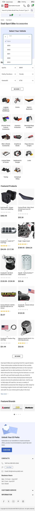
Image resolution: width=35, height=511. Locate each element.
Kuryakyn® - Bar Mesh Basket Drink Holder (7, 273)
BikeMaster (29, 407)
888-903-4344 (14, 463)
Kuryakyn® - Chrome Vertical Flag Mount (26, 305)
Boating (24, 2)
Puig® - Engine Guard (24, 241)
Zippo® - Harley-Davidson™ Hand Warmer (25, 273)
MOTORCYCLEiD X (8, 501)
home (2, 20)
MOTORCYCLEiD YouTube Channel (13, 501)
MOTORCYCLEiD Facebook (4, 501)
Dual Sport (9, 20)
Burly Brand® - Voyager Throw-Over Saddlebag (7, 208)
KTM (20, 80)
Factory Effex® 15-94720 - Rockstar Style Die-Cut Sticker (8, 306)
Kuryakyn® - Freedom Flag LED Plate (8, 339)
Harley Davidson (7, 74)
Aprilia (4, 68)
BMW (21, 68)
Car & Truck (9, 2)
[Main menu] (2, 5)
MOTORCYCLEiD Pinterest (18, 501)
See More (17, 356)
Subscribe (6, 450)
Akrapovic (5, 407)
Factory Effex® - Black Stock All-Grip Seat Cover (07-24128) (26, 209)
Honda (21, 74)
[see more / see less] (17, 89)
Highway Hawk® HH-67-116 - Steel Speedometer (26, 339)
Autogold (17, 407)
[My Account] (28, 5)
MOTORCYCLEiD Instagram (23, 501)
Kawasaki (5, 80)
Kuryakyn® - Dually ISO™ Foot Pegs (8, 241)
